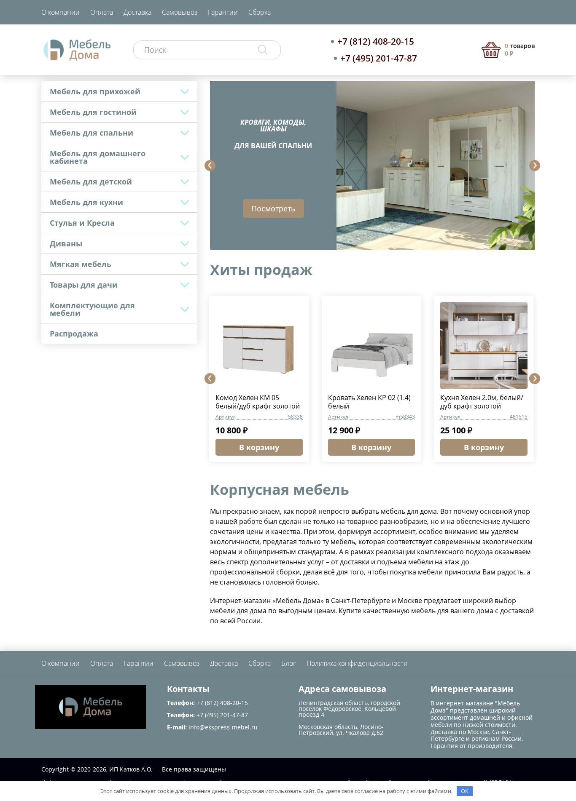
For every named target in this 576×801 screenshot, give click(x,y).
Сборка (259, 12)
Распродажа (74, 333)
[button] (210, 165)
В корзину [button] (259, 447)
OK (464, 791)
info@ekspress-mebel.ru (223, 727)
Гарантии (223, 12)
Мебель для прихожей (95, 91)
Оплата (101, 12)
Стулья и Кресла (82, 223)
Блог (288, 663)
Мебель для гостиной (93, 112)
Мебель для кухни (86, 202)
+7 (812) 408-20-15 (375, 41)
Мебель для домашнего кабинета (97, 157)
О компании (60, 12)
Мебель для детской (91, 181)
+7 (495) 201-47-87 (378, 58)
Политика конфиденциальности (357, 663)
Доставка (137, 12)
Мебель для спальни (91, 133)
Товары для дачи (84, 285)
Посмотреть (273, 208)
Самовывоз (179, 12)
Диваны (66, 243)
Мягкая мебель (80, 264)
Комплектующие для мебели (92, 309)
